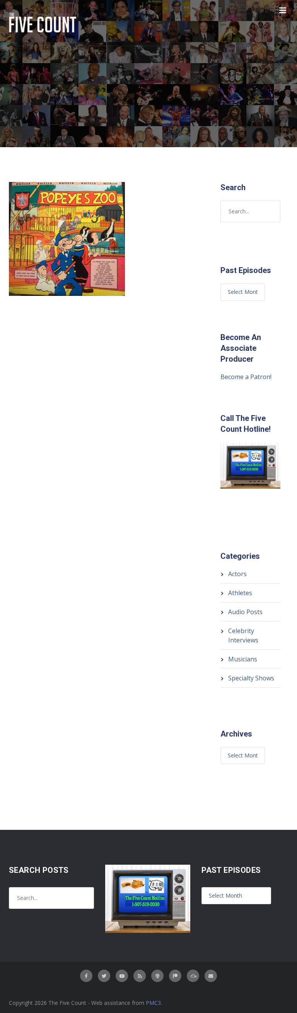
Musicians (242, 659)
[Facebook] (86, 976)
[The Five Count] (44, 23)
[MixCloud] (193, 976)
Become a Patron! (245, 377)
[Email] (211, 976)
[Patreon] (175, 976)
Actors (237, 574)
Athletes (240, 593)
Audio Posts (245, 612)
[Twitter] (104, 976)
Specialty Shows (251, 678)
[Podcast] (157, 976)
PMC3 (153, 1002)
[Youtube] (122, 976)
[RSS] (139, 976)
